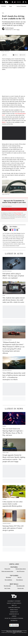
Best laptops (8, 577)
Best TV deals (7, 588)
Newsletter (23, 54)
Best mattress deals (21, 585)
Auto (3, 12)
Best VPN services (20, 571)
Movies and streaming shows (7, 571)
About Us (14, 605)
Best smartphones (8, 579)
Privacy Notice (19, 214)
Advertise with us (14, 614)
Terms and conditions (14, 607)
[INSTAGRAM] (13, 230)
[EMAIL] (17, 230)
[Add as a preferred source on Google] (14, 625)
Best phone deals (7, 585)
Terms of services (17, 212)
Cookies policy (14, 611)
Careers (14, 616)
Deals (10, 6)
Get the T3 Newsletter (21, 6)
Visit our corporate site (17, 631)
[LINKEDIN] (15, 230)
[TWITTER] (11, 230)
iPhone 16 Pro (7, 568)
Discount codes (21, 588)
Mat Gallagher (10, 28)
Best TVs (19, 577)
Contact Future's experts (14, 603)
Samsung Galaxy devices (21, 568)
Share (5, 54)
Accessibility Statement (14, 601)
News (18, 29)
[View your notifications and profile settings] (12, 2)
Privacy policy (14, 609)
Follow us (16, 54)
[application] (14, 133)
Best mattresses (19, 579)
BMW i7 (4, 122)
